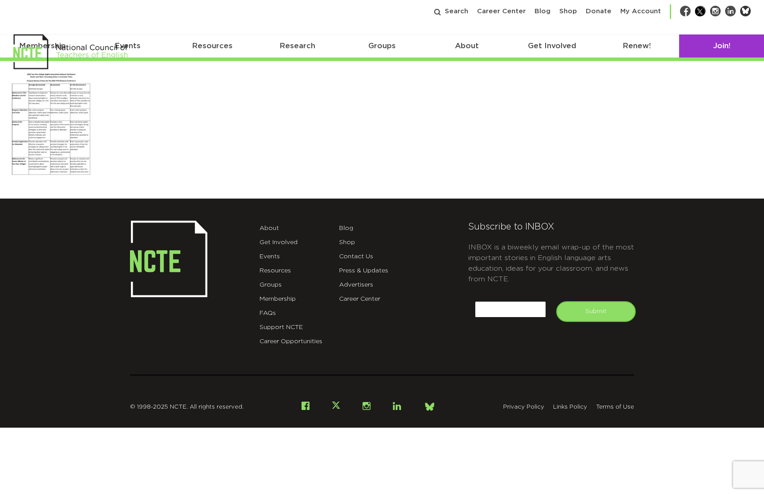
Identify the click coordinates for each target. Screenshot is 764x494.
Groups (382, 46)
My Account (640, 11)
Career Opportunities (291, 341)
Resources (212, 46)
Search (456, 11)
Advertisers (356, 285)
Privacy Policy (523, 407)
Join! (721, 46)
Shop (568, 11)
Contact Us (356, 256)
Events (270, 256)
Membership (278, 299)
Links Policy (570, 407)
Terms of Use (615, 407)
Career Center (501, 11)
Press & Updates (363, 271)
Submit (596, 311)
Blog (542, 11)
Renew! (637, 46)
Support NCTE (281, 327)
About (467, 46)
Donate (598, 11)
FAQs (268, 313)
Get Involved (552, 46)
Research (297, 46)
